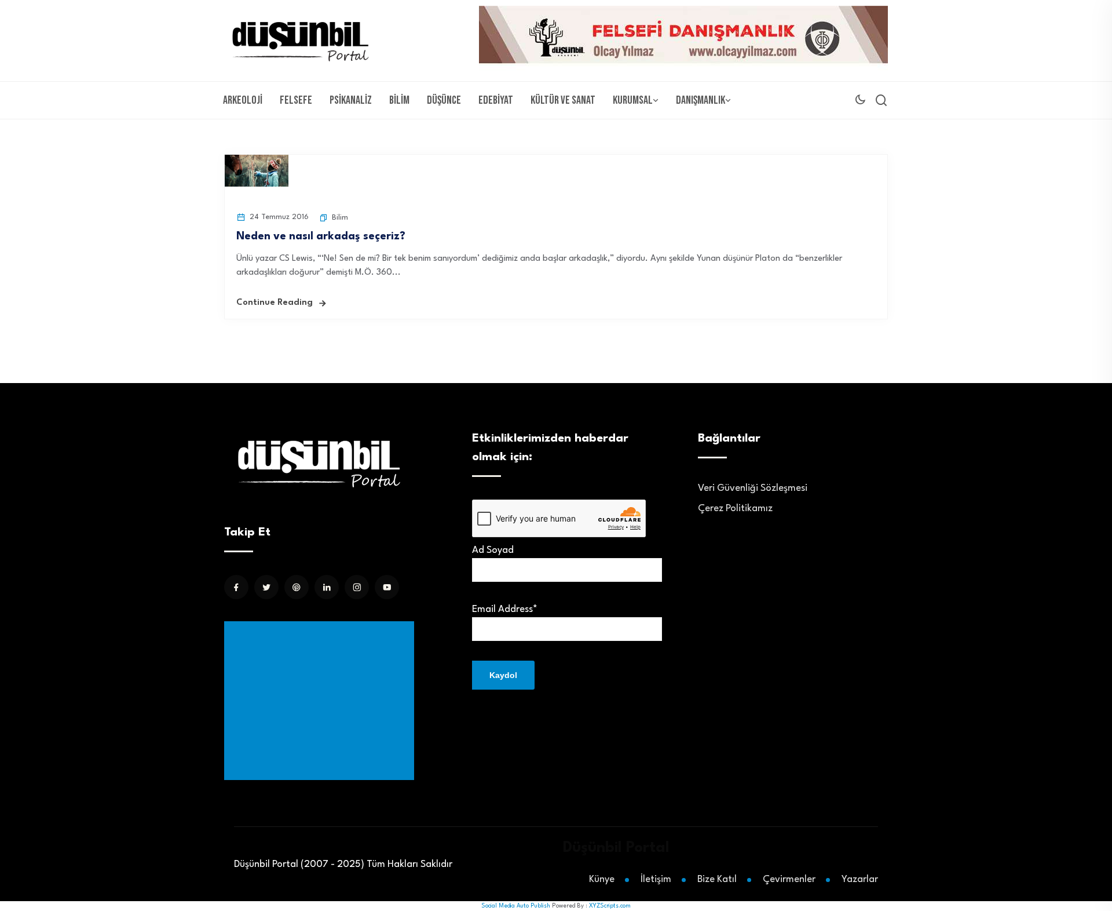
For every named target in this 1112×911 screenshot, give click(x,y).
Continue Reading (274, 302)
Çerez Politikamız (735, 508)
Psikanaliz (351, 100)
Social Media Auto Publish (515, 906)
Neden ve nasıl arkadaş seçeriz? (320, 236)
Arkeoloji (242, 100)
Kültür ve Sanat (563, 100)
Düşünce (444, 100)
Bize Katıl (717, 879)
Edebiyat (495, 100)
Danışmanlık (700, 100)
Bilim (399, 100)
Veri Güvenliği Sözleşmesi (752, 488)
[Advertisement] (321, 700)
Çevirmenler (789, 879)
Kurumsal (633, 100)
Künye (601, 879)
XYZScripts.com (610, 906)
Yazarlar (860, 879)
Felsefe (296, 100)
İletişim (656, 879)
